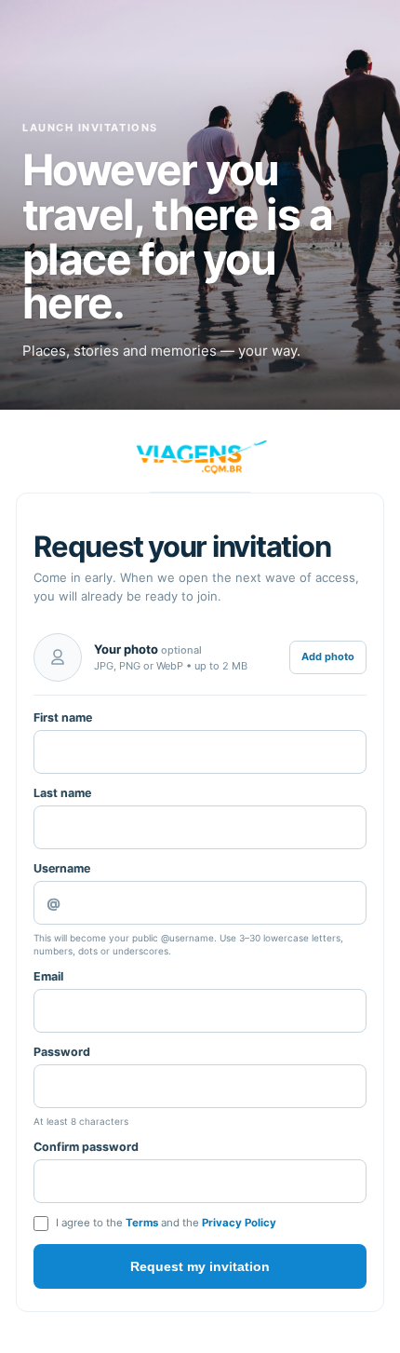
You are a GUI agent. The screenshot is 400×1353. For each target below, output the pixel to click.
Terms (142, 1222)
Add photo (327, 656)
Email (48, 976)
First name (62, 717)
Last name (62, 793)
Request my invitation (200, 1266)
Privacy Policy (239, 1222)
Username (61, 868)
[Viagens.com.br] (200, 457)
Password (61, 1052)
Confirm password (86, 1147)
